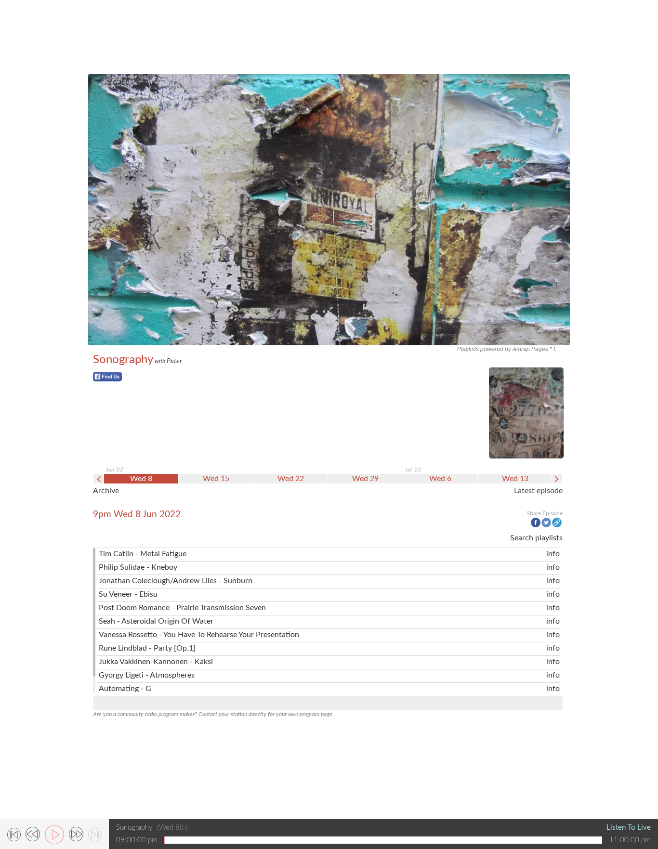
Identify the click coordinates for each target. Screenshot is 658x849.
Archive (106, 491)
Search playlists (536, 538)
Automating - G (125, 688)
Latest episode (538, 491)
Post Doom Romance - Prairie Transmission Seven (182, 608)
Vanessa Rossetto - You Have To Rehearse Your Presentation (199, 635)
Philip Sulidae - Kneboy (138, 567)
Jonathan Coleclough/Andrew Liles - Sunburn (175, 581)
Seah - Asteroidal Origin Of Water (156, 621)
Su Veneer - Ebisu (128, 594)
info (553, 554)
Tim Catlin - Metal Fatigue (142, 554)
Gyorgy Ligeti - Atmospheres (147, 675)
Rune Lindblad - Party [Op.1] (147, 648)
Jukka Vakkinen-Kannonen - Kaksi (156, 662)
